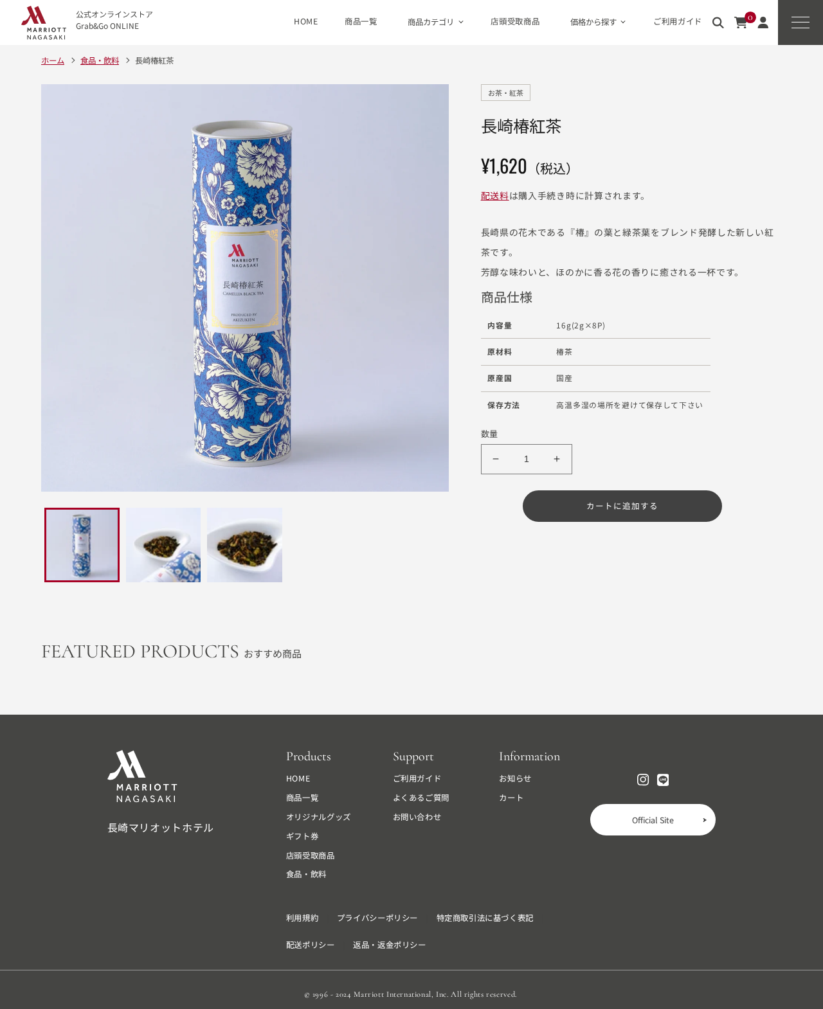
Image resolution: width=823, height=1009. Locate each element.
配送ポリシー (310, 945)
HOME (306, 21)
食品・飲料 (306, 874)
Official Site (653, 820)
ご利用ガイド (677, 21)
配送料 (495, 195)
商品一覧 (361, 21)
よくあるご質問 (421, 797)
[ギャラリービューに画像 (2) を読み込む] (163, 545)
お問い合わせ (417, 817)
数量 (489, 433)
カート (511, 797)
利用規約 (302, 918)
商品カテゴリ (431, 22)
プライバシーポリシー (377, 918)
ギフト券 (302, 836)
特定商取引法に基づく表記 (485, 918)
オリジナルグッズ (318, 817)
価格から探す (593, 22)
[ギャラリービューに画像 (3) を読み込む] (244, 545)
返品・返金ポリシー (389, 945)
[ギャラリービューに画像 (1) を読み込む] (82, 545)
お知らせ (515, 778)
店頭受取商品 (515, 21)
